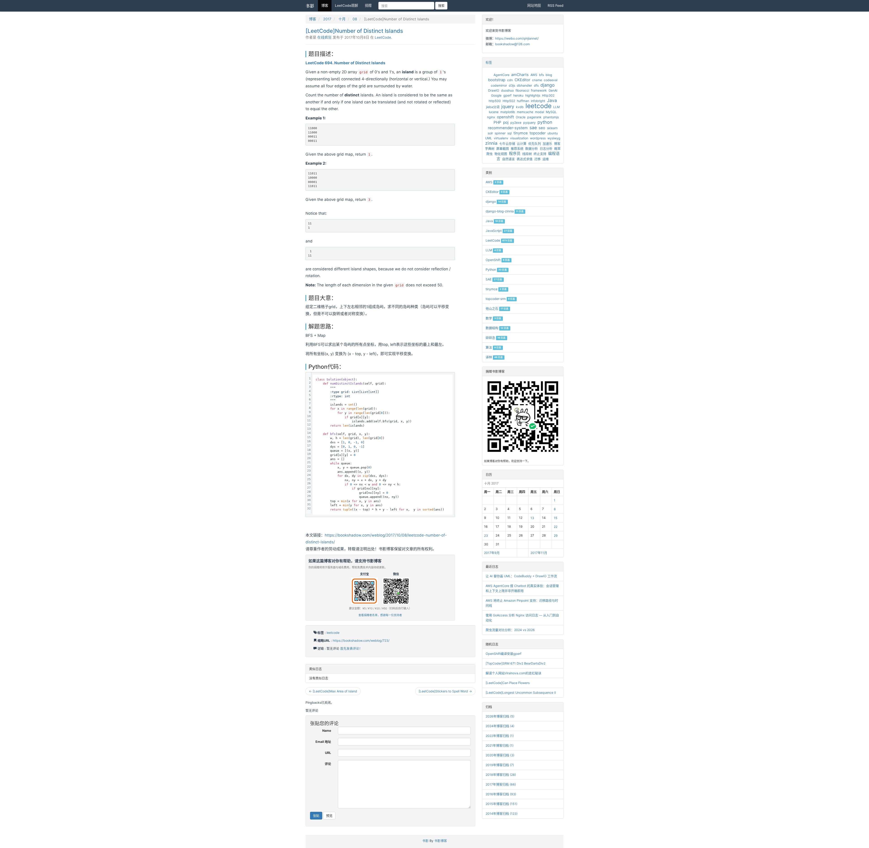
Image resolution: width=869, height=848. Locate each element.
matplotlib (507, 112)
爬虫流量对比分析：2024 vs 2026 (510, 630)
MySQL (551, 112)
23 (486, 535)
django (547, 85)
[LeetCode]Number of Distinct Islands (354, 31)
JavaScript (499, 231)
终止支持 (540, 154)
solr (490, 133)
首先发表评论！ (351, 648)
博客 (324, 5)
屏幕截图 (502, 148)
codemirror (499, 85)
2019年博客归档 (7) (500, 765)
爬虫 (489, 154)
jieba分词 (492, 107)
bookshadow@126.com (512, 44)
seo (542, 128)
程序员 (514, 153)
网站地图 (534, 5)
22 (555, 527)
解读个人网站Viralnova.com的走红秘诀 (513, 673)
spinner (500, 133)
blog (549, 75)
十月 (342, 19)
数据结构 (497, 328)
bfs (541, 75)
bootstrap (496, 80)
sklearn (552, 128)
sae (533, 127)
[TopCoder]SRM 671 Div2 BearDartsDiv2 (515, 663)
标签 (489, 62)
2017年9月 (492, 553)
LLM (556, 107)
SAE (494, 279)
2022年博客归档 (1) (500, 736)
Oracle (520, 117)
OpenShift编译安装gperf (503, 654)
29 (556, 535)
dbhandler (524, 85)
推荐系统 (517, 148)
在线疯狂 (324, 37)
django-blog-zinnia (505, 211)
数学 (493, 318)
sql (509, 133)
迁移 (537, 159)
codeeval (550, 80)
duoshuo (507, 90)
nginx (491, 117)
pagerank (534, 117)
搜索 (441, 5)
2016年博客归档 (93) (501, 794)
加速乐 (547, 143)
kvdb (520, 107)
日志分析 (546, 148)
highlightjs (532, 95)
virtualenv (501, 138)
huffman (523, 101)
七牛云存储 (507, 143)
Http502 (509, 101)
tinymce (520, 133)
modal (539, 112)
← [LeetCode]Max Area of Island (333, 691)
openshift (505, 117)
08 (355, 19)
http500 (495, 101)
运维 (545, 159)
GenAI (553, 90)
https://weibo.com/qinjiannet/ (517, 38)
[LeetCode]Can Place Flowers (508, 683)
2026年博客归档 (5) (500, 716)
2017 (327, 19)
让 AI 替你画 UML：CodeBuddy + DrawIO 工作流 (521, 576)
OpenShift (498, 260)
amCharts (520, 74)
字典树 (489, 148)
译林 (494, 357)
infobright (538, 101)
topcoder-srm (500, 299)
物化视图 (500, 154)
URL (328, 753)
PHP (497, 122)
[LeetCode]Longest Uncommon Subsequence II (521, 692)
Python (496, 269)
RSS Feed (555, 5)
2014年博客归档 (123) (502, 813)
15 (555, 518)
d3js (512, 85)
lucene (494, 112)
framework (539, 90)
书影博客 (440, 841)
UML (488, 138)
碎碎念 (496, 338)
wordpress (538, 138)
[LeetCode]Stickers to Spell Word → (445, 691)
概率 (557, 148)
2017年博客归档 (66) (501, 784)
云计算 (521, 143)
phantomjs (551, 117)
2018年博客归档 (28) (501, 775)
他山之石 (497, 308)
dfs (536, 85)
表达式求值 (524, 159)
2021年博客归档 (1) (499, 745)
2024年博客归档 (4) (500, 726)
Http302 (548, 95)
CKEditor (522, 80)
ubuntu (552, 133)
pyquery (529, 122)
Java (552, 100)
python (544, 122)
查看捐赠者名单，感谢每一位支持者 (380, 615)
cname (537, 80)
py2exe (515, 122)
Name (326, 730)
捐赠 (368, 5)
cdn (510, 80)
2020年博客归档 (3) (500, 755)
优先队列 (534, 143)
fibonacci (522, 90)
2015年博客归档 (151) (501, 804)
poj (506, 122)
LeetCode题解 (346, 5)
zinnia (491, 143)
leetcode (333, 632)
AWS (533, 75)
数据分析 (531, 148)
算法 (493, 347)
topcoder (538, 133)
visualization (519, 138)
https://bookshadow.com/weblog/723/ (361, 640)
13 (532, 518)
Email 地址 (323, 741)
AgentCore (501, 75)
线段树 (527, 154)
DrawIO (493, 90)
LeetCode (383, 37)
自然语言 (508, 159)
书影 (310, 6)
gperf (507, 95)
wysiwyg (553, 138)
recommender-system (508, 128)
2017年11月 (538, 553)
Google (496, 95)
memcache (525, 112)
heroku (518, 95)
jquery (507, 106)
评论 (328, 764)
